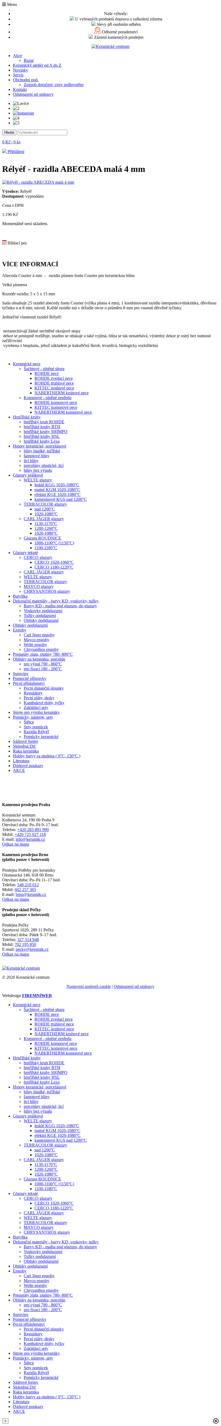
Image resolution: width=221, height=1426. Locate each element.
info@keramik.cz (30, 839)
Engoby (19, 630)
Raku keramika (26, 751)
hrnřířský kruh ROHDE (44, 422)
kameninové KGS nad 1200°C (60, 499)
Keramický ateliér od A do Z (37, 65)
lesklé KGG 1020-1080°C (56, 485)
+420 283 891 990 (33, 829)
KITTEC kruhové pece (54, 388)
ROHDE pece (46, 373)
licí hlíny (31, 460)
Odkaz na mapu (15, 844)
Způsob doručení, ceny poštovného (54, 84)
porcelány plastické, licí (44, 465)
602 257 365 (25, 889)
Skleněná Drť (24, 746)
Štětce (29, 722)
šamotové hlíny (37, 455)
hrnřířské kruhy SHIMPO (45, 431)
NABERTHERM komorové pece (63, 412)
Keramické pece (26, 363)
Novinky (20, 70)
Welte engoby (35, 644)
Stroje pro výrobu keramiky (36, 712)
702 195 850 (25, 944)
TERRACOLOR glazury (45, 504)
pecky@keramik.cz (32, 949)
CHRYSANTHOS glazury (47, 591)
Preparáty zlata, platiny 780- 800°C (43, 654)
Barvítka (20, 596)
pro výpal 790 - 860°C (43, 664)
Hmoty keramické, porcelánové (39, 446)
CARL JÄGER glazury (44, 518)
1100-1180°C (45, 547)
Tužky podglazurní (40, 615)
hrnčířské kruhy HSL (42, 436)
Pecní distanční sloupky (44, 688)
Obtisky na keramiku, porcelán (39, 659)
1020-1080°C (46, 514)
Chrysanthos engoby (41, 649)
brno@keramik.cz (31, 894)
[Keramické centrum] (110, 46)
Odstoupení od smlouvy (33, 94)
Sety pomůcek (36, 727)
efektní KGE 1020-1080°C (57, 494)
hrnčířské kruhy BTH (42, 426)
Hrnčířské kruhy (27, 417)
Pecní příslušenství (28, 683)
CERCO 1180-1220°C (53, 567)
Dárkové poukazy (28, 765)
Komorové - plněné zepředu (47, 397)
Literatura (21, 760)
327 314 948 (28, 939)
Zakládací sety (36, 707)
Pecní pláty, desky (39, 698)
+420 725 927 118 (30, 834)
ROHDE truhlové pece (54, 383)
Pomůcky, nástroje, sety (33, 717)
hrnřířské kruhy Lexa (42, 441)
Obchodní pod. (26, 79)
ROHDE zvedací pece (53, 378)
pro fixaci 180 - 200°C (43, 668)
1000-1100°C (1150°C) (54, 543)
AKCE (19, 770)
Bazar (29, 60)
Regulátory (33, 693)
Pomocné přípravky (29, 678)
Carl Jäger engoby (39, 635)
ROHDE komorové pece (55, 402)
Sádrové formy (25, 741)
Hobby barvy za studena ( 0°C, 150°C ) (46, 756)
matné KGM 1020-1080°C (57, 489)
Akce (17, 55)
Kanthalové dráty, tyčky (44, 702)
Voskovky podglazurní (43, 610)
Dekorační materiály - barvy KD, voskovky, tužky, (56, 601)
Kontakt (20, 89)
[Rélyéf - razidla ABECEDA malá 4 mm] (38, 182)
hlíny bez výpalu (38, 470)
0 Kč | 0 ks (11, 142)
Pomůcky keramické (41, 736)
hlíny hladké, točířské (42, 451)
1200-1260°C (46, 528)
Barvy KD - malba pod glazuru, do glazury (60, 606)
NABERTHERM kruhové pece (61, 393)
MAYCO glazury (39, 586)
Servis (18, 75)
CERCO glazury (38, 557)
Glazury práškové (28, 475)
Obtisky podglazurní (41, 620)
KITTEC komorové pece (55, 407)
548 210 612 (28, 884)
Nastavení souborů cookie (89, 986)
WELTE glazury (38, 480)
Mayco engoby (36, 639)
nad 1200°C (44, 509)
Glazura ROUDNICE (42, 538)
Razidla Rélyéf (36, 731)
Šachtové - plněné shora (44, 368)
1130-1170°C (45, 523)
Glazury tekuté (25, 552)
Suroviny (21, 673)
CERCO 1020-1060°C (54, 562)
